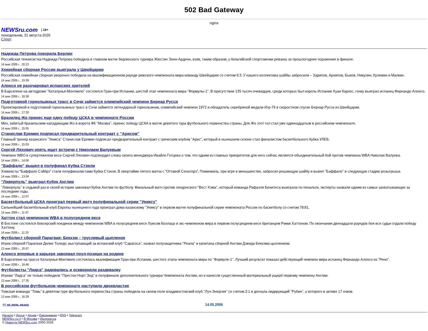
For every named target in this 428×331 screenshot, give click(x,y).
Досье (20, 315)
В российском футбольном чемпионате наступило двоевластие (65, 286)
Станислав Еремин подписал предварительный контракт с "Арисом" (70, 133)
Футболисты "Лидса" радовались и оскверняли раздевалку (61, 270)
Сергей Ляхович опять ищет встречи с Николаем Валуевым (61, 149)
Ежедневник (48, 315)
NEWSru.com (19, 29)
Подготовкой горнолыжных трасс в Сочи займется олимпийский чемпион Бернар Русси (89, 101)
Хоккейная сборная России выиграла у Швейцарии (52, 69)
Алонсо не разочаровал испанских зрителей (45, 85)
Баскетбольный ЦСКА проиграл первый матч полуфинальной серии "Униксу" (79, 202)
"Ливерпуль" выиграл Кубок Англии (37, 182)
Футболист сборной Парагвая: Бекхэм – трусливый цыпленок (63, 238)
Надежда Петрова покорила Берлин (36, 53)
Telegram (75, 315)
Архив (32, 315)
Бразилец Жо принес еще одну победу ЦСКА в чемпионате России (67, 117)
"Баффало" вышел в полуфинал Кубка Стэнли (48, 165)
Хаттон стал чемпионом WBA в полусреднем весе (51, 218)
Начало (7, 315)
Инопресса (48, 319)
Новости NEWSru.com (21, 322)
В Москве (30, 319)
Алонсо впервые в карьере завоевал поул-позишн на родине (62, 254)
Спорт (6, 39)
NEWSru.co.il (11, 319)
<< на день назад (15, 304)
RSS (63, 315)
